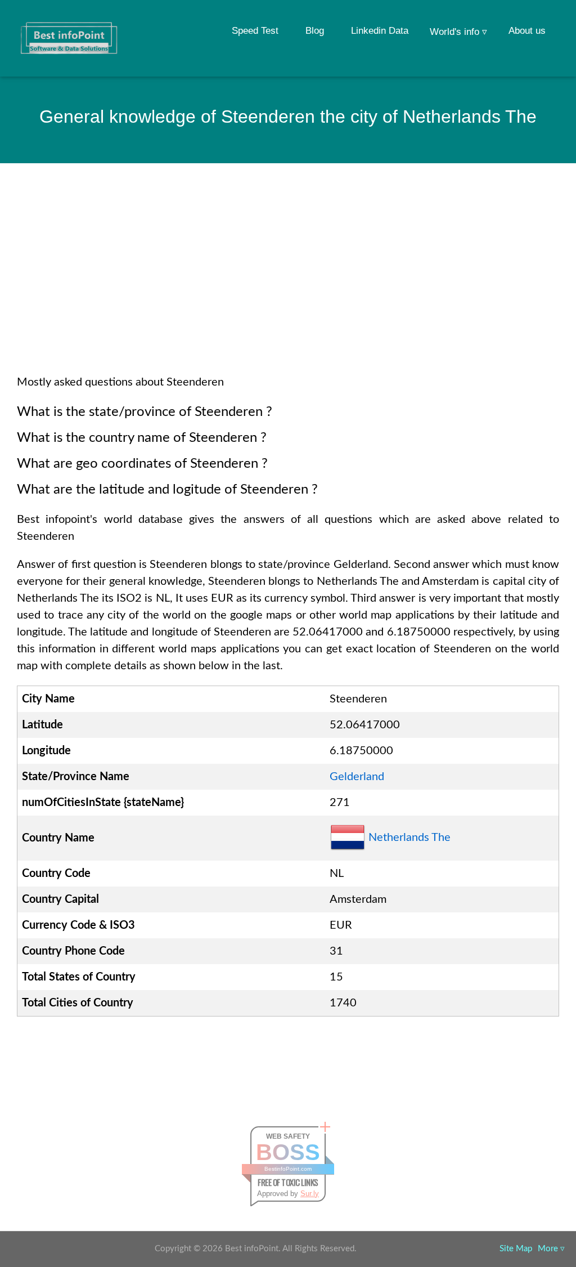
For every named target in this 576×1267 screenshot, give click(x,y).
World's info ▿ (458, 31)
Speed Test (255, 30)
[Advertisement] (288, 283)
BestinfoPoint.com (288, 1169)
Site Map (516, 1248)
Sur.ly (309, 1193)
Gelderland (357, 776)
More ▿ (551, 1248)
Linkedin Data (379, 30)
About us (527, 30)
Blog (314, 30)
